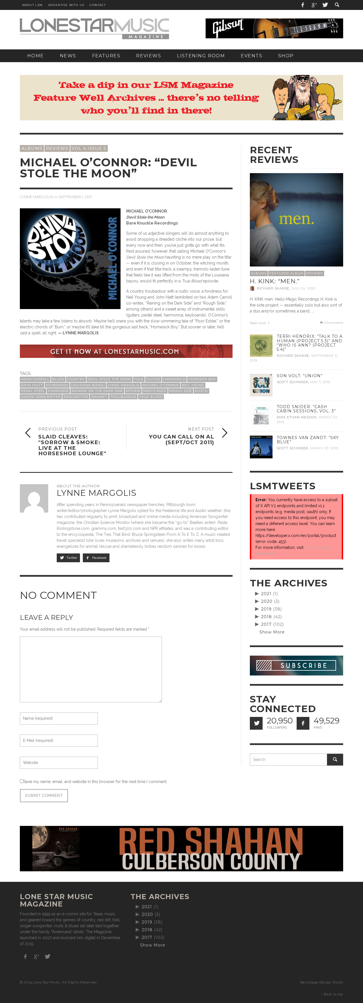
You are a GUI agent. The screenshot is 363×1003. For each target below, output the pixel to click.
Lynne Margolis (36, 196)
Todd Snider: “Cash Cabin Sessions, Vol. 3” (306, 409)
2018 (266, 616)
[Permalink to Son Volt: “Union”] (261, 385)
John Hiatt (32, 385)
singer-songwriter (41, 397)
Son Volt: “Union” (300, 375)
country (76, 379)
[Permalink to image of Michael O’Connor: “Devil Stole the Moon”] (70, 258)
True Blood (151, 397)
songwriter (76, 397)
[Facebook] (302, 5)
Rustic (201, 391)
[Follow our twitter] (256, 723)
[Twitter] (324, 5)
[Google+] (314, 5)
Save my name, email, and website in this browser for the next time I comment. (95, 781)
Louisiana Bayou (88, 385)
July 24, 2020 (303, 288)
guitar (153, 379)
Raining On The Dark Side (97, 391)
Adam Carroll (35, 379)
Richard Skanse (273, 288)
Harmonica (174, 379)
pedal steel (33, 391)
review (133, 391)
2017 (266, 624)
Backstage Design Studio (321, 982)
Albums (32, 148)
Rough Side (180, 391)
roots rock (154, 391)
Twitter (71, 558)
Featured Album (286, 273)
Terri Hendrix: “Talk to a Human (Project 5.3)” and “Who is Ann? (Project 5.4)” (310, 343)
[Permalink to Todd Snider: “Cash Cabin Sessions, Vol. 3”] (261, 416)
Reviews (57, 148)
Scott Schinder (292, 382)
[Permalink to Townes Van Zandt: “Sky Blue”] (261, 446)
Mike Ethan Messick (297, 417)
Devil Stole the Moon (109, 379)
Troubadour (123, 397)
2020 (267, 601)
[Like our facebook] (303, 723)
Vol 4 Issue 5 (89, 148)
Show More (272, 632)
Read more (258, 323)
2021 (266, 593)
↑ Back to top (332, 994)
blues (58, 379)
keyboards (57, 385)
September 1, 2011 (75, 196)
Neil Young (193, 385)
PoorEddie (58, 391)
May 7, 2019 (320, 382)
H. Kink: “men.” (275, 281)
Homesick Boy (202, 379)
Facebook (99, 558)
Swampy (99, 397)
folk (138, 379)
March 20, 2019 (324, 448)
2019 (266, 609)
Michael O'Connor (160, 385)
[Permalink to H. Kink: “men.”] (296, 219)
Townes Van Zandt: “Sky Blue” (308, 439)
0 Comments (333, 323)
